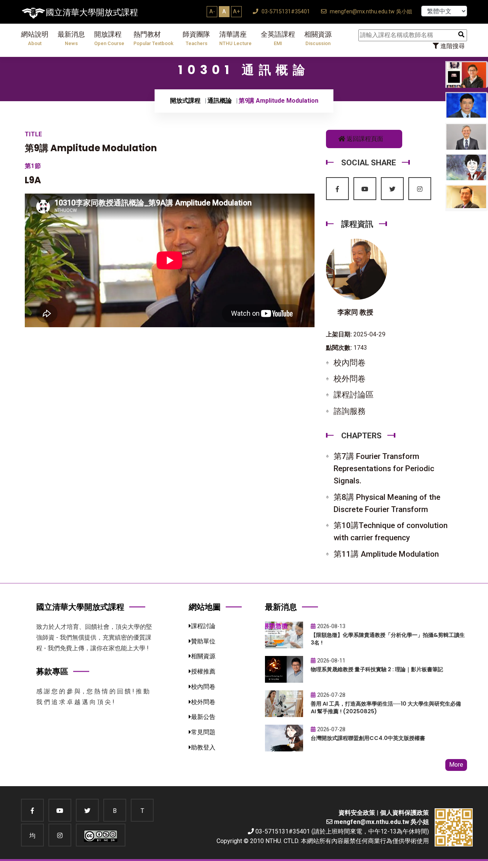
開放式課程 (185, 100)
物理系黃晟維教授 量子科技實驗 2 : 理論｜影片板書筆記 (377, 669)
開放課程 (109, 38)
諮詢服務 (350, 411)
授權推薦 (203, 671)
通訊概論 (219, 100)
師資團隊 (196, 38)
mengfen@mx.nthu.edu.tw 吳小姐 (370, 11)
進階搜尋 (452, 46)
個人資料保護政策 (404, 812)
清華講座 (235, 38)
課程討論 (203, 626)
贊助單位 (203, 641)
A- (212, 11)
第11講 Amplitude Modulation (386, 554)
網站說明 (34, 38)
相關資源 (318, 38)
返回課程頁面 (364, 138)
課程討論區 (354, 394)
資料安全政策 (357, 812)
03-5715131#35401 (285, 11)
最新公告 (203, 716)
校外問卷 (350, 378)
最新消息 (71, 38)
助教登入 (203, 747)
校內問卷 (350, 362)
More (456, 764)
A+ (236, 11)
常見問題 (203, 732)
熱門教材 (153, 38)
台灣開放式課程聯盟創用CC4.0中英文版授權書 (368, 738)
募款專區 (52, 671)
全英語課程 (278, 38)
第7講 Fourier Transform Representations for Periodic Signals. (384, 468)
